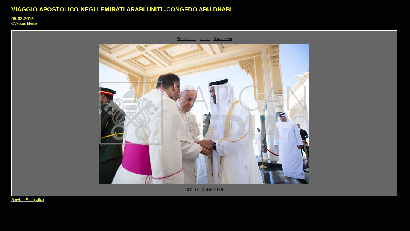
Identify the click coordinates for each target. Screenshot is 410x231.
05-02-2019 (22, 18)
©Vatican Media (24, 23)
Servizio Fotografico (27, 200)
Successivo (222, 39)
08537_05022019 (204, 189)
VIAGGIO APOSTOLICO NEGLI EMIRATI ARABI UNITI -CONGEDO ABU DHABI (121, 9)
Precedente (186, 39)
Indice (205, 39)
